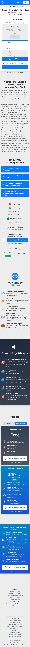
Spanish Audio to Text (15, 628)
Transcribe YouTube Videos (15, 624)
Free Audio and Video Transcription (15, 603)
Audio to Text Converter (15, 620)
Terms (20, 644)
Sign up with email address (15, 243)
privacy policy (19, 74)
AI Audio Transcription (15, 612)
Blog (9, 642)
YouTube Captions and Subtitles (15, 626)
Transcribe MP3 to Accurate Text (15, 616)
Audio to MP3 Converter (15, 636)
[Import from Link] (26, 23)
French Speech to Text (15, 630)
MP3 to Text (15, 606)
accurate (11, 363)
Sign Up (26, 2)
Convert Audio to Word (15, 597)
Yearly (20, 423)
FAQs (15, 642)
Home (5, 642)
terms (11, 74)
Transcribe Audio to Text (15, 591)
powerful (18, 363)
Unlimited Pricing (15, 249)
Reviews (19, 642)
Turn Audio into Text (15, 622)
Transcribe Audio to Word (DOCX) (15, 614)
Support (24, 642)
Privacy (24, 644)
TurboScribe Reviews (15, 618)
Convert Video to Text (15, 601)
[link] (23, 23)
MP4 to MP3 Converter (15, 632)
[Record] (23, 23)
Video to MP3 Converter (15, 634)
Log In (19, 2)
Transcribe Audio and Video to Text (15, 595)
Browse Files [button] (15, 37)
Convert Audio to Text (15, 599)
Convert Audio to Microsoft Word (15, 610)
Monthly (9, 423)
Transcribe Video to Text (15, 593)
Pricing (12, 642)
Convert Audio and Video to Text (15, 608)
